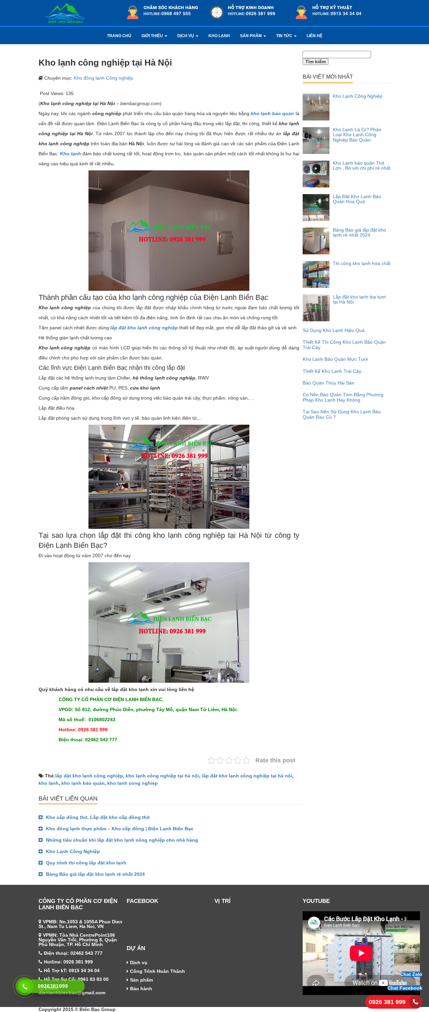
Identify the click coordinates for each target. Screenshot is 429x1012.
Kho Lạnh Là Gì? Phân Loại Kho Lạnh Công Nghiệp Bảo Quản (357, 135)
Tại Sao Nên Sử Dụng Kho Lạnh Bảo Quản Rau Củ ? (342, 414)
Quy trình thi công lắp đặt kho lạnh (86, 862)
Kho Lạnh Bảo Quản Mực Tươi (335, 359)
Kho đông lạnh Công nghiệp (103, 78)
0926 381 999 (387, 1002)
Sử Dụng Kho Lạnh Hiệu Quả (334, 330)
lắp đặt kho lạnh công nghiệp (89, 775)
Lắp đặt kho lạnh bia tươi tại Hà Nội (359, 299)
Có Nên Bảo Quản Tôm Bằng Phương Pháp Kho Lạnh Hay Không (343, 397)
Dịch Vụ (186, 35)
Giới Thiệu (152, 35)
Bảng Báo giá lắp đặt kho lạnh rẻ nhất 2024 (95, 874)
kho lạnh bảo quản (83, 783)
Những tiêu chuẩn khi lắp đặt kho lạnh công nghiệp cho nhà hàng (122, 840)
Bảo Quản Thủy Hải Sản (328, 383)
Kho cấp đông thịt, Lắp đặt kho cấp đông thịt (98, 817)
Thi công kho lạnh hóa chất (361, 263)
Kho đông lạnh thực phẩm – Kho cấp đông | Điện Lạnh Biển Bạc (119, 828)
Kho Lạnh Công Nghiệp (73, 851)
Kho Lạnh (219, 35)
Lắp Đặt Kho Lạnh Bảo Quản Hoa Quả (357, 199)
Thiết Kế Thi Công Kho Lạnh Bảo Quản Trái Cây (344, 344)
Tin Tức (284, 35)
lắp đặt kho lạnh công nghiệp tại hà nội (247, 775)
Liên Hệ (314, 35)
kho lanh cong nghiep (132, 783)
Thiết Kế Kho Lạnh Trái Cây (332, 371)
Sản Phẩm (251, 35)
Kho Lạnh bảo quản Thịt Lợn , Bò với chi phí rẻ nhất (361, 165)
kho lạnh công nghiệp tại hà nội (162, 775)
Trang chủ (119, 35)
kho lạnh (49, 783)
